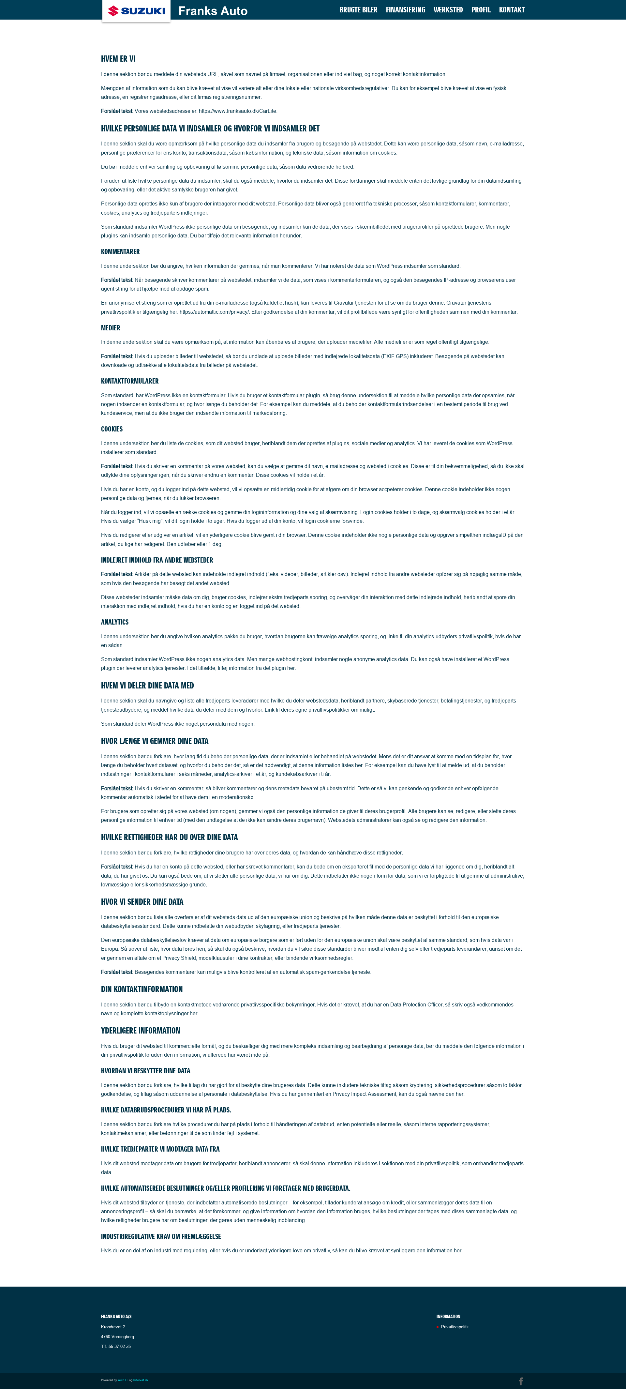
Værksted (448, 11)
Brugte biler (359, 11)
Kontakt (512, 11)
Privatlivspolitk (455, 1326)
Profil (481, 11)
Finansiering (405, 11)
